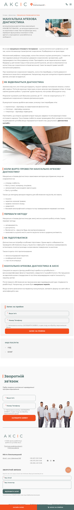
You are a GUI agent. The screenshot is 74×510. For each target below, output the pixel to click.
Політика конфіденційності (13, 446)
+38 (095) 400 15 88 (36, 463)
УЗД (9, 348)
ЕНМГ (10, 352)
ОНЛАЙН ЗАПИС (18, 507)
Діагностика (12, 15)
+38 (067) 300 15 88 (36, 458)
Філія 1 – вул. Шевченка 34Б (12, 458)
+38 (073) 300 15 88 (36, 460)
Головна (5, 15)
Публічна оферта (13, 448)
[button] (71, 4)
